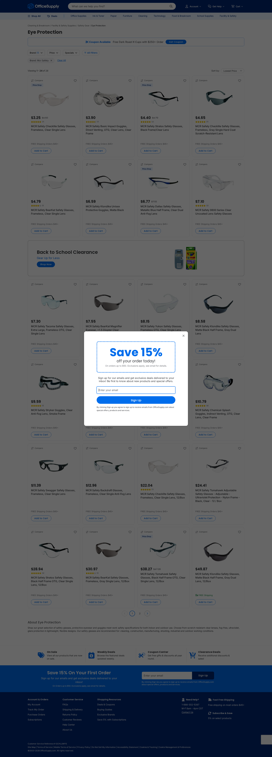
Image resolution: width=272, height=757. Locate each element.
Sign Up (136, 400)
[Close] (183, 336)
